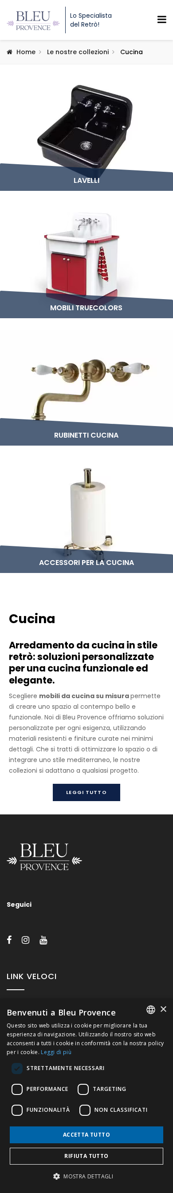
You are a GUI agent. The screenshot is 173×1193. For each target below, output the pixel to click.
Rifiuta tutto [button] (86, 1156)
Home (25, 51)
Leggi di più (56, 1052)
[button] (86, 1176)
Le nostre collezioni (78, 51)
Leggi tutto (86, 792)
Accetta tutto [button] (86, 1134)
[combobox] (150, 1009)
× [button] (163, 1009)
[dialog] (86, 1096)
